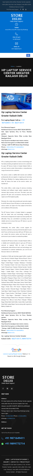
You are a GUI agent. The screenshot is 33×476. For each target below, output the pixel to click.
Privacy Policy (25, 462)
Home (12, 66)
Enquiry (6, 462)
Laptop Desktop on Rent (19, 459)
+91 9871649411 (16, 39)
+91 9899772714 (11, 418)
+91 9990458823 (22, 416)
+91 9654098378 (9, 416)
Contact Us (14, 462)
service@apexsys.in (16, 49)
